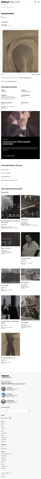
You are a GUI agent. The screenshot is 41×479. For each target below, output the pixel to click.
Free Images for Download (6, 453)
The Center (3, 457)
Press (2, 425)
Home (2, 7)
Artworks (5, 7)
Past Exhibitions (4, 466)
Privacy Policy (3, 476)
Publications (3, 468)
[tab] (4, 192)
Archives (2, 464)
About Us (3, 423)
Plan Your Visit (4, 433)
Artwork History (5, 169)
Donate (2, 446)
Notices (2, 475)
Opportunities (4, 448)
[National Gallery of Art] (20, 376)
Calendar (2, 435)
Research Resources (5, 176)
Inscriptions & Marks (6, 173)
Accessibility (3, 439)
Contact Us (3, 428)
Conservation (3, 460)
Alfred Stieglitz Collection (26, 91)
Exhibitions (3, 441)
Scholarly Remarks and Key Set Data (9, 180)
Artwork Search (4, 455)
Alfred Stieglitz (4, 24)
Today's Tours (3, 437)
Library (2, 462)
